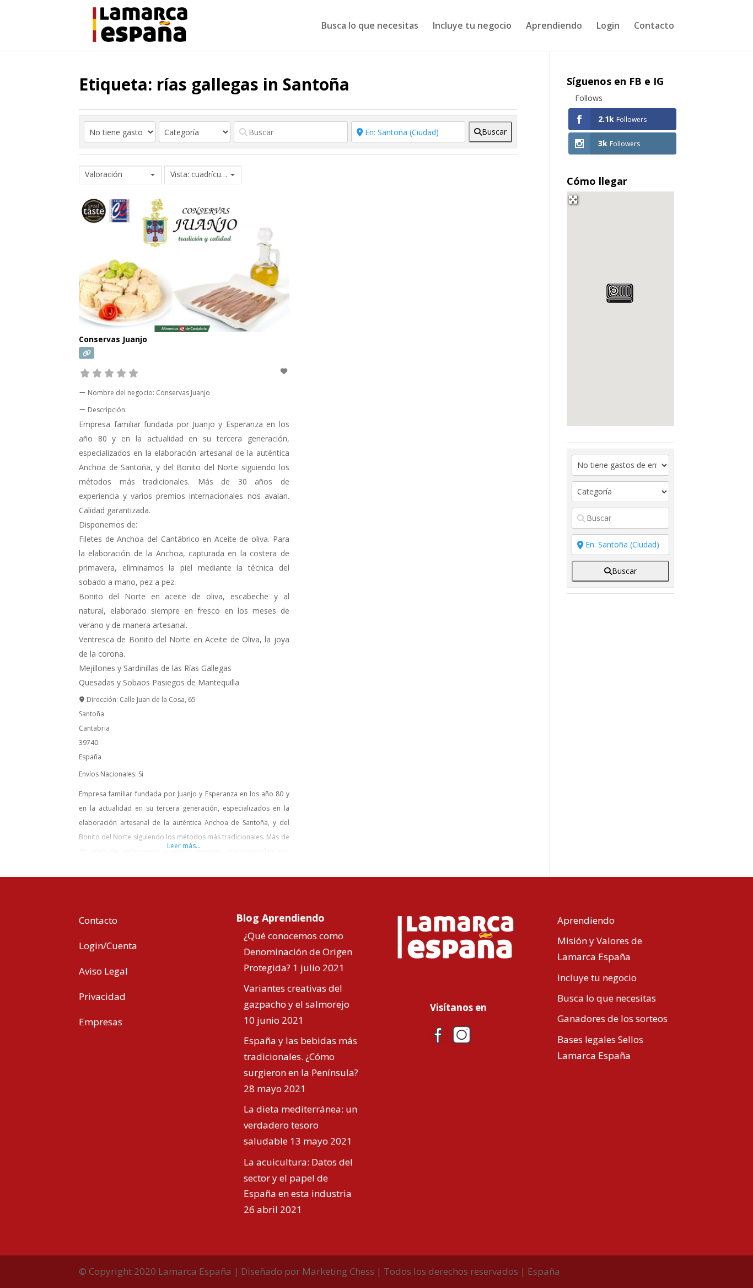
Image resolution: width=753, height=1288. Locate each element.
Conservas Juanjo (113, 339)
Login (608, 26)
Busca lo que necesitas (369, 26)
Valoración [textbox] (103, 174)
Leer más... (184, 845)
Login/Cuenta (108, 945)
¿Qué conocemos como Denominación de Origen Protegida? (298, 951)
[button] (620, 293)
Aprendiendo (554, 26)
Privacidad (102, 996)
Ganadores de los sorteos (612, 1018)
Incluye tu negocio (472, 26)
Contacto (654, 26)
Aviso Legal (103, 971)
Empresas (100, 1021)
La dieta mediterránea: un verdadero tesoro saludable (300, 1125)
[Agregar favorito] (284, 371)
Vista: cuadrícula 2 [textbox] (199, 174)
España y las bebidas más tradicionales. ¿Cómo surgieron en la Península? (301, 1056)
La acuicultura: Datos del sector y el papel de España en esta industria (298, 1178)
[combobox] (120, 175)
